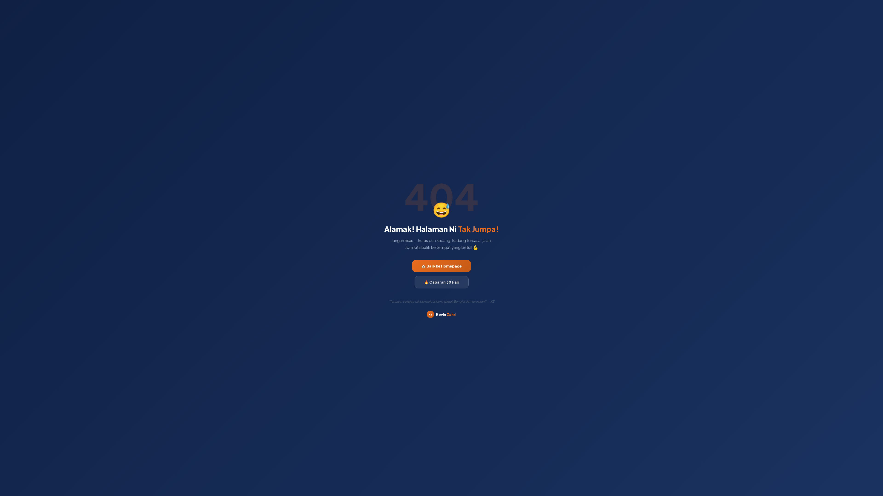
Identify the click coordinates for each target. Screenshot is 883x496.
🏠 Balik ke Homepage (441, 266)
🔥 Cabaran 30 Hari (441, 282)
